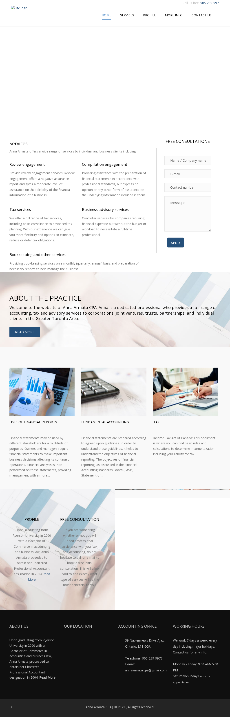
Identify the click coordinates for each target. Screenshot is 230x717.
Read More (25, 332)
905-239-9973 (210, 3)
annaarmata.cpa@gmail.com (146, 670)
